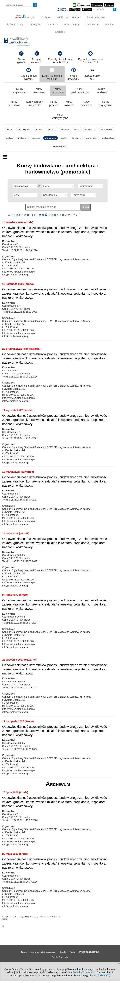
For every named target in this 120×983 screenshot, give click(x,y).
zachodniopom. (60, 146)
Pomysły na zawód (36, 61)
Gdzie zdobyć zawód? (29, 77)
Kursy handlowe (101, 90)
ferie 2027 (53, 24)
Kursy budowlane (58, 90)
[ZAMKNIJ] (103, 975)
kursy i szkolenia (96, 17)
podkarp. (22, 138)
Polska (10, 129)
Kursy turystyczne (105, 103)
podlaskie (35, 138)
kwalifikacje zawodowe (69, 17)
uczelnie (109, 24)
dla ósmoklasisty (14, 24)
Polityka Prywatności (60, 957)
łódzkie (77, 129)
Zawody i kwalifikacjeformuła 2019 (60, 61)
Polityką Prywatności (84, 972)
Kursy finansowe (14, 103)
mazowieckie (107, 129)
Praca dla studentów (89, 951)
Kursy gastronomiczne (80, 90)
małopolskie (90, 129)
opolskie (9, 138)
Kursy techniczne (86, 103)
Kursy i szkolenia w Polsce (52, 77)
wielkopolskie (108, 138)
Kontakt (63, 952)
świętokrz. (76, 138)
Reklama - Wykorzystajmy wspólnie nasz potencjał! (38, 952)
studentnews (92, 24)
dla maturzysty (71, 24)
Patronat (72, 952)
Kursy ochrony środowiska (34, 103)
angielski (60, 32)
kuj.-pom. (39, 129)
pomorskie (50, 138)
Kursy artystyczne (19, 90)
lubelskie (52, 129)
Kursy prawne (53, 103)
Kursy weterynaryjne (60, 116)
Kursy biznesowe (39, 90)
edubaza (45, 17)
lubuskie (65, 129)
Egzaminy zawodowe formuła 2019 (90, 61)
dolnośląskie (24, 129)
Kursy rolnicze (68, 103)
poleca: (31, 17)
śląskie (64, 138)
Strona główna (21, 61)
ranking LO (35, 24)
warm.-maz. (91, 138)
